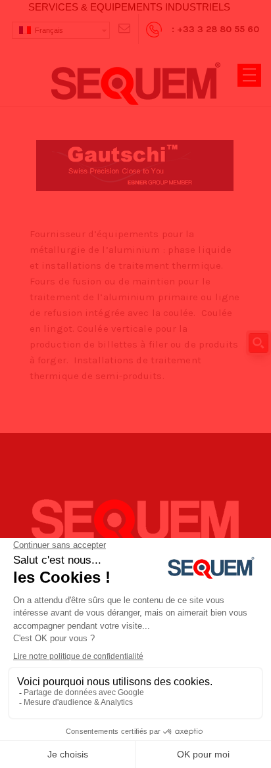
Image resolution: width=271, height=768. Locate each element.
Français (47, 30)
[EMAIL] (124, 29)
